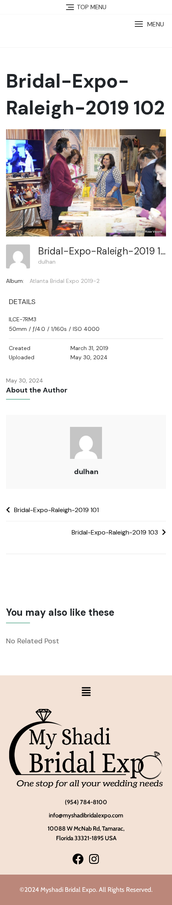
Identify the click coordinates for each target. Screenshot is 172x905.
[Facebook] (78, 859)
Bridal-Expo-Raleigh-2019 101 (56, 510)
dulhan (47, 261)
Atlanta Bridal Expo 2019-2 (65, 280)
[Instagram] (94, 859)
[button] (149, 24)
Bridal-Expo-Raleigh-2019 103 (115, 532)
